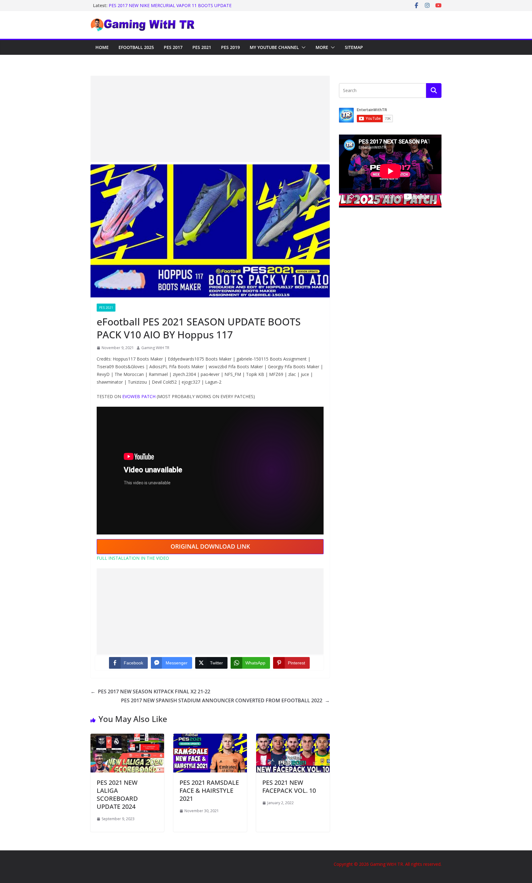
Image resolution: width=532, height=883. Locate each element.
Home (102, 47)
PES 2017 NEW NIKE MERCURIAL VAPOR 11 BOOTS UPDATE (170, 5)
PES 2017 (173, 47)
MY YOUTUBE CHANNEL (274, 47)
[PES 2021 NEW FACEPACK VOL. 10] (293, 738)
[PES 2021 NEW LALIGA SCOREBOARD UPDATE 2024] (127, 738)
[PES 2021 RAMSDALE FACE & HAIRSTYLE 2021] (210, 738)
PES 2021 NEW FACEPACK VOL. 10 (289, 786)
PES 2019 (230, 47)
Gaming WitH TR (155, 347)
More (322, 47)
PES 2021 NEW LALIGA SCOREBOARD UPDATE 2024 (117, 794)
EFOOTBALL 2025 (136, 47)
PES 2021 (201, 47)
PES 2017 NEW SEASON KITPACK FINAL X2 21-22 (150, 691)
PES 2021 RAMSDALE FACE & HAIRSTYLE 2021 (209, 790)
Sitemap (354, 47)
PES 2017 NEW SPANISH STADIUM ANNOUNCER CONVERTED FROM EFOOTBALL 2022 (225, 700)
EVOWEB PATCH (139, 396)
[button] (302, 47)
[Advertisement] (210, 119)
